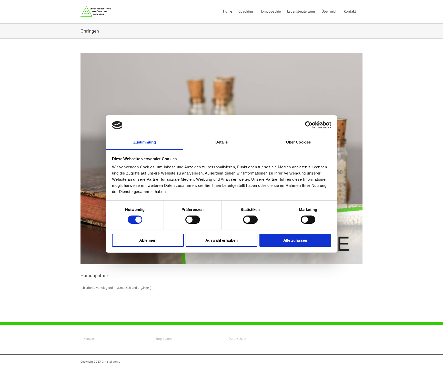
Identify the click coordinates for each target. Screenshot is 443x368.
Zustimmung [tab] (144, 142)
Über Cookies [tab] (298, 142)
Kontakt (89, 338)
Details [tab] (221, 142)
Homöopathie (94, 275)
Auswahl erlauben (221, 240)
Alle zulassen (295, 240)
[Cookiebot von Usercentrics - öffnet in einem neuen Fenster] (308, 125)
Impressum (164, 338)
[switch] (192, 220)
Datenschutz (237, 338)
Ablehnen (147, 240)
